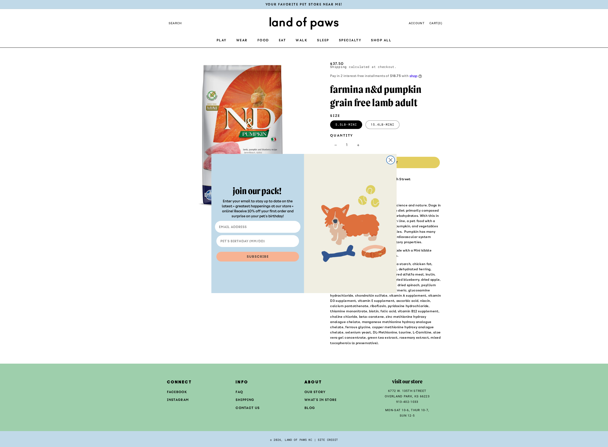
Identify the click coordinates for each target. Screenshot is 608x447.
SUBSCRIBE (258, 257)
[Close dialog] (390, 160)
